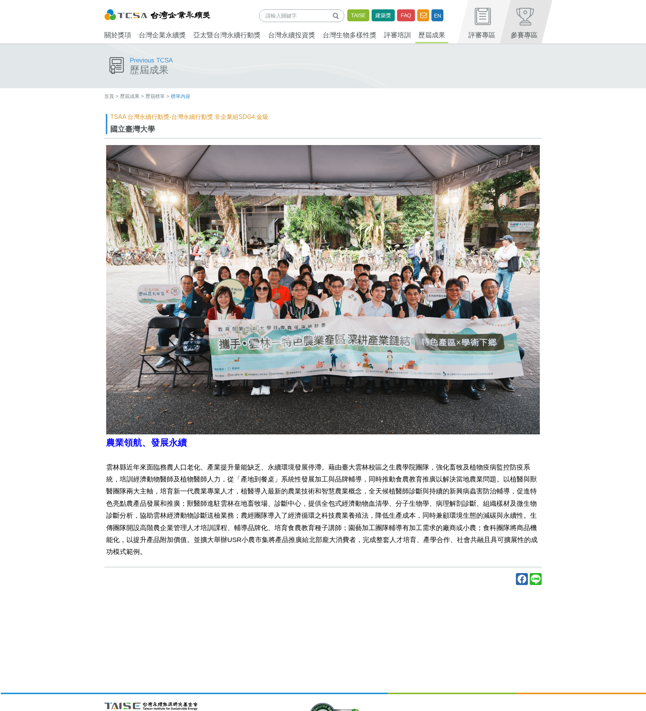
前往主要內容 (23, 5)
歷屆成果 (129, 96)
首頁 (109, 96)
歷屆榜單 (155, 96)
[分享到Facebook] (522, 579)
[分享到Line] (536, 579)
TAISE (358, 15)
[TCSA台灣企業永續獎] (157, 13)
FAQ (406, 15)
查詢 (337, 15)
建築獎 (383, 15)
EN (437, 16)
